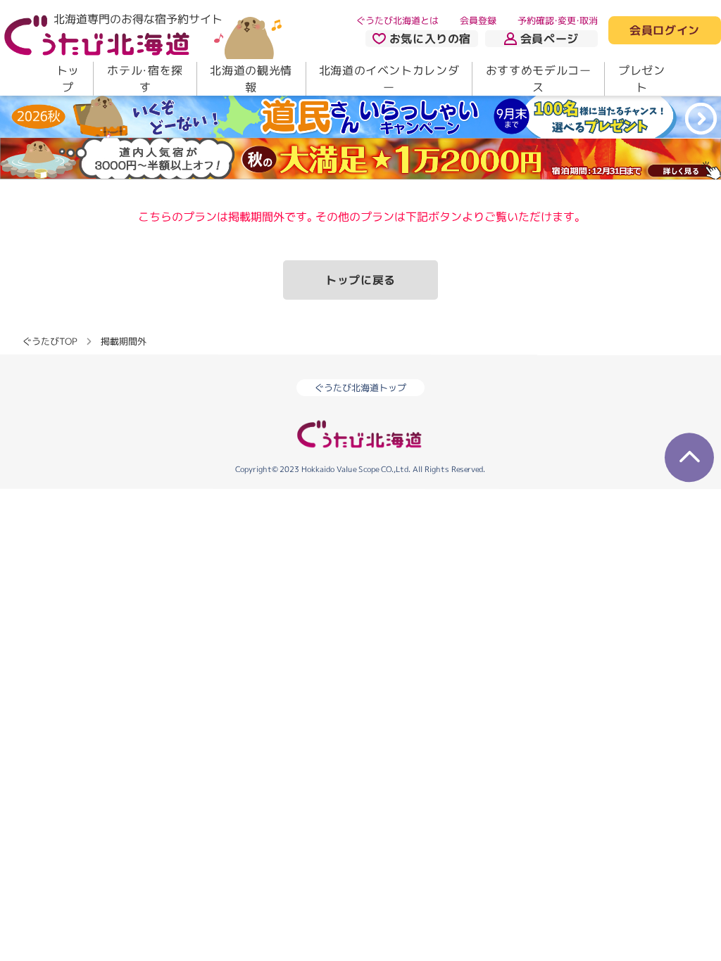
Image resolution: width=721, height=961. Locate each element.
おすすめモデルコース (538, 79)
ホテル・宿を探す (144, 79)
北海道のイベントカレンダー (389, 79)
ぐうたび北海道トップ (360, 387)
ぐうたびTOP (50, 340)
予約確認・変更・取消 (558, 20)
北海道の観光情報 (250, 79)
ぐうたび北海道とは (397, 20)
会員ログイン (664, 31)
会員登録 (478, 20)
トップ (68, 79)
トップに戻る (360, 280)
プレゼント (641, 79)
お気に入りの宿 (430, 38)
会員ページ (549, 38)
